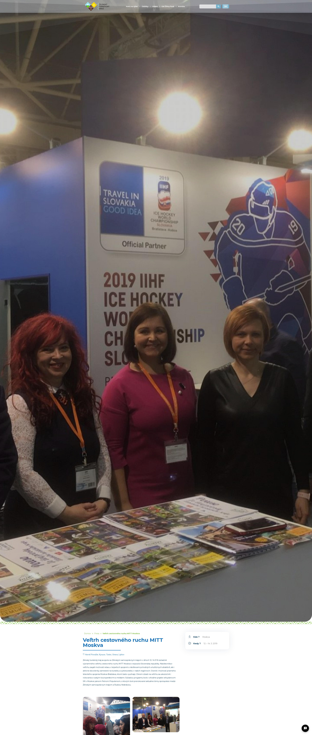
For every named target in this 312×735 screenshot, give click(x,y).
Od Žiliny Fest (168, 6)
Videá (155, 6)
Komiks (181, 6)
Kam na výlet (132, 6)
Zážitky (145, 6)
